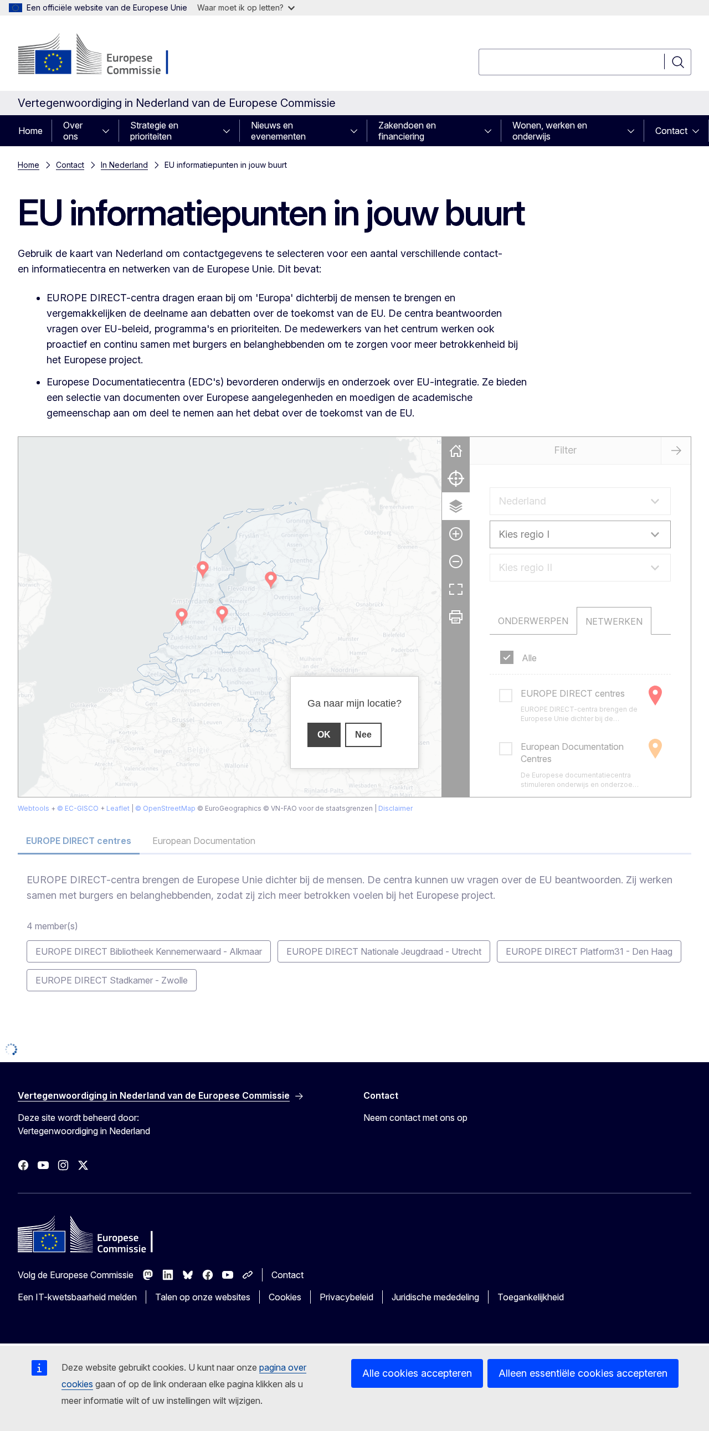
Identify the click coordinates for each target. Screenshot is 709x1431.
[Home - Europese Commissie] (107, 55)
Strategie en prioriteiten (154, 131)
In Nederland (124, 164)
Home (30, 130)
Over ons (73, 131)
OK (324, 734)
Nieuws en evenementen (278, 131)
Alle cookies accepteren (417, 1373)
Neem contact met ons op (415, 1117)
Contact (671, 130)
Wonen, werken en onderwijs (549, 131)
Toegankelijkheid (530, 1297)
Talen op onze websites (202, 1297)
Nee (363, 734)
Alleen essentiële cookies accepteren (583, 1373)
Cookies (285, 1297)
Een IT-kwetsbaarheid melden (77, 1297)
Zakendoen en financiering (407, 131)
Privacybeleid (346, 1297)
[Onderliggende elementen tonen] (109, 130)
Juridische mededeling (435, 1297)
